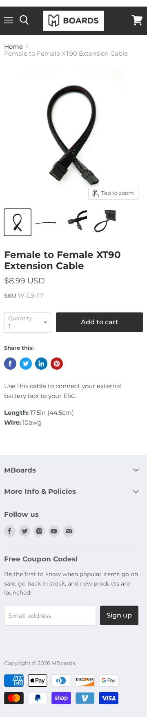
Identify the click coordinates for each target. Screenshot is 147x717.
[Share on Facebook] (10, 363)
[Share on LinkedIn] (41, 363)
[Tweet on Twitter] (26, 363)
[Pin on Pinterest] (57, 363)
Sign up (119, 615)
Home (13, 46)
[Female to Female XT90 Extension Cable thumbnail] (17, 222)
